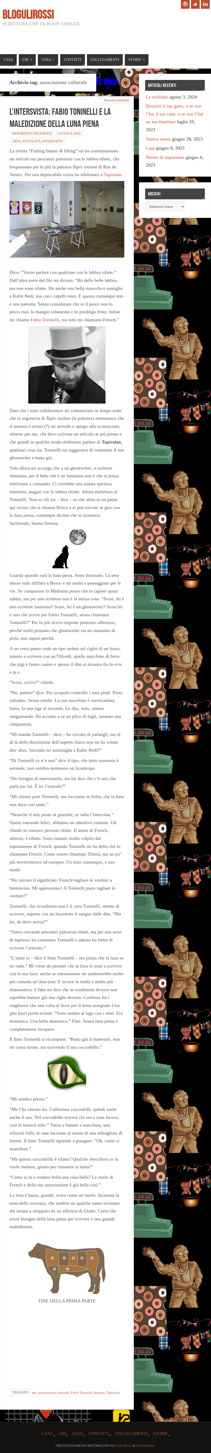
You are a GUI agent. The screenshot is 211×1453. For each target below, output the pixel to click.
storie (160, 1433)
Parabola (124, 1446)
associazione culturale (53, 1392)
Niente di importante (165, 157)
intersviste (52, 141)
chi (62, 1433)
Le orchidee (157, 97)
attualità (31, 141)
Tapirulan (112, 174)
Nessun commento (117, 100)
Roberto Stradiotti (34, 133)
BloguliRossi (28, 14)
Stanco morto (158, 139)
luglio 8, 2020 (69, 133)
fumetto (99, 1392)
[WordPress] (185, 4)
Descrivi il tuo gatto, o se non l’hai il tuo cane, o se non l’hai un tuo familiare (174, 113)
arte (16, 141)
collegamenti (131, 1433)
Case (150, 148)
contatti (99, 1433)
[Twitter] (195, 4)
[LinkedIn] (205, 4)
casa (47, 1433)
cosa (77, 1433)
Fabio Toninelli (45, 319)
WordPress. (145, 1446)
